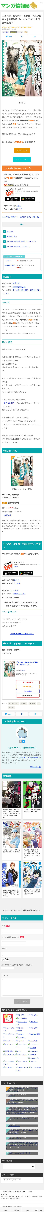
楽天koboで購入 (28, 682)
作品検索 (16, 1210)
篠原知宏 (16, 283)
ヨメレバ (23, 670)
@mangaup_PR (19, 287)
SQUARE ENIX (13, 703)
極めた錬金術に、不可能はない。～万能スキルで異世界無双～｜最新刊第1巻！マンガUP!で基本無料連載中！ (11, 813)
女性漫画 (13, 32)
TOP (14, 1191)
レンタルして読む (22, 159)
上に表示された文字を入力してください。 (17, 965)
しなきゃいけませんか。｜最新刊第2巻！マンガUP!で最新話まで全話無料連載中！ (12, 910)
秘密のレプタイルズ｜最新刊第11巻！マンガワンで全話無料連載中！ (32, 892)
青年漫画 (5, 32)
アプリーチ (18, 193)
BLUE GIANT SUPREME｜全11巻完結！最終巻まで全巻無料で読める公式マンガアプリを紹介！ (22, 1144)
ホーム (5, 1210)
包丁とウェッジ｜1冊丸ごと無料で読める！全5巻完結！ (11, 851)
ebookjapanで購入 (28, 695)
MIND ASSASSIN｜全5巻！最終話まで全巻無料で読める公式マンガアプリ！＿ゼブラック (11, 893)
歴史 (26, 32)
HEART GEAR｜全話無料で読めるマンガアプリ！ (32, 810)
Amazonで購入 (28, 686)
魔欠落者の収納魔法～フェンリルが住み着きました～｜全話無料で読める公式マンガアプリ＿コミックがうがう (32, 853)
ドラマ (20, 32)
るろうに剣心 (9, 403)
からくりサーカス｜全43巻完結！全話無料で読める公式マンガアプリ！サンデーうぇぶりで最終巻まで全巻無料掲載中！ (22, 1109)
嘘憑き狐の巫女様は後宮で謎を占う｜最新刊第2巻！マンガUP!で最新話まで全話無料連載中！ (33, 910)
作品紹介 (10, 231)
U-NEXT (9, 261)
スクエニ (24, 703)
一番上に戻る (38, 1210)
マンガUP (14, 590)
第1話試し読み (22, 150)
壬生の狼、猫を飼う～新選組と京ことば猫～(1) (20, 217)
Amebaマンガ (10, 265)
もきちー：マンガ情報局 (28, 757)
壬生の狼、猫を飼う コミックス (18, 246)
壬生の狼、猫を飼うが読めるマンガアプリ (21, 241)
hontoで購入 (28, 691)
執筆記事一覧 (35, 767)
